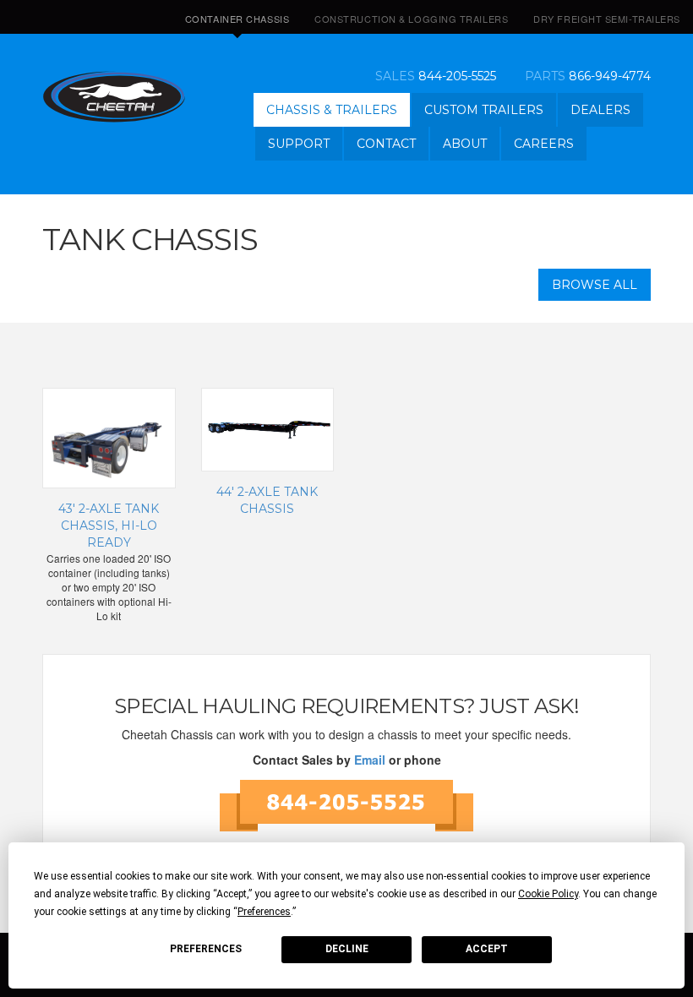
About (465, 143)
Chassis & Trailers (331, 109)
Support (299, 143)
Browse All (594, 284)
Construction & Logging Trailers (411, 18)
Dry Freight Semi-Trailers (606, 18)
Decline (346, 949)
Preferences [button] (264, 912)
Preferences (206, 949)
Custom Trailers (483, 109)
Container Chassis (237, 18)
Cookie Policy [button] (548, 894)
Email (369, 759)
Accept (487, 949)
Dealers (600, 109)
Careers (544, 143)
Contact (386, 143)
